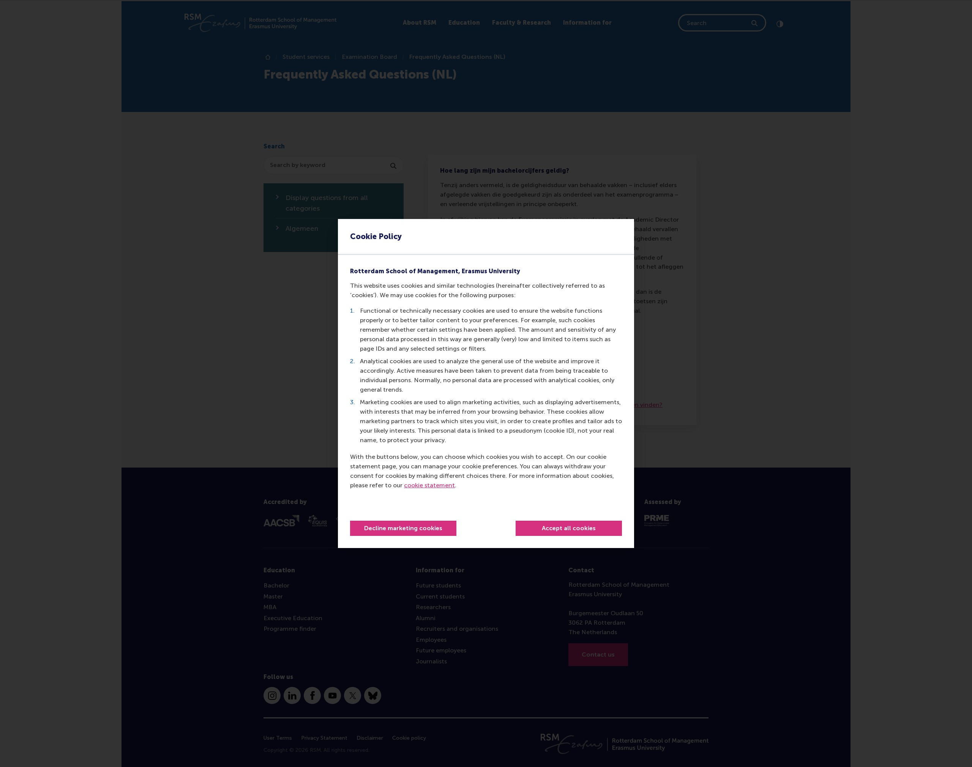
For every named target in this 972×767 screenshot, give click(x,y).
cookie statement (429, 485)
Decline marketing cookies (403, 528)
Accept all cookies (569, 528)
